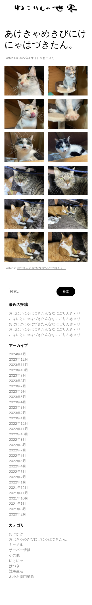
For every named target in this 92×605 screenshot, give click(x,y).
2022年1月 (17, 482)
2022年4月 (17, 466)
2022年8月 (17, 445)
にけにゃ (16, 560)
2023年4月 (17, 402)
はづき (14, 566)
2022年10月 (18, 434)
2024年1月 (17, 354)
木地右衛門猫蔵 (21, 577)
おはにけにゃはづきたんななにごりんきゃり (44, 313)
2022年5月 (17, 461)
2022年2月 (17, 477)
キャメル (16, 544)
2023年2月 (17, 413)
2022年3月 (17, 471)
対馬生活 (16, 571)
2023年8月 (17, 381)
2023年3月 (17, 407)
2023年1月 (17, 418)
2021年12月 (18, 487)
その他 (14, 555)
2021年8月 (17, 509)
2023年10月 (18, 370)
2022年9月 (17, 439)
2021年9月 (17, 504)
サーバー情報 (19, 550)
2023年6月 (17, 391)
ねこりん (48, 58)
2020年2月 (17, 514)
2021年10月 (18, 498)
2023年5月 (17, 397)
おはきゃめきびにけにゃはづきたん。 (41, 268)
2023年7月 (17, 386)
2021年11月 (18, 493)
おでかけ (16, 534)
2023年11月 (18, 365)
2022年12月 (18, 423)
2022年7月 (17, 450)
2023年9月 (17, 375)
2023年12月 (18, 359)
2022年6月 (17, 455)
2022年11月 (18, 429)
